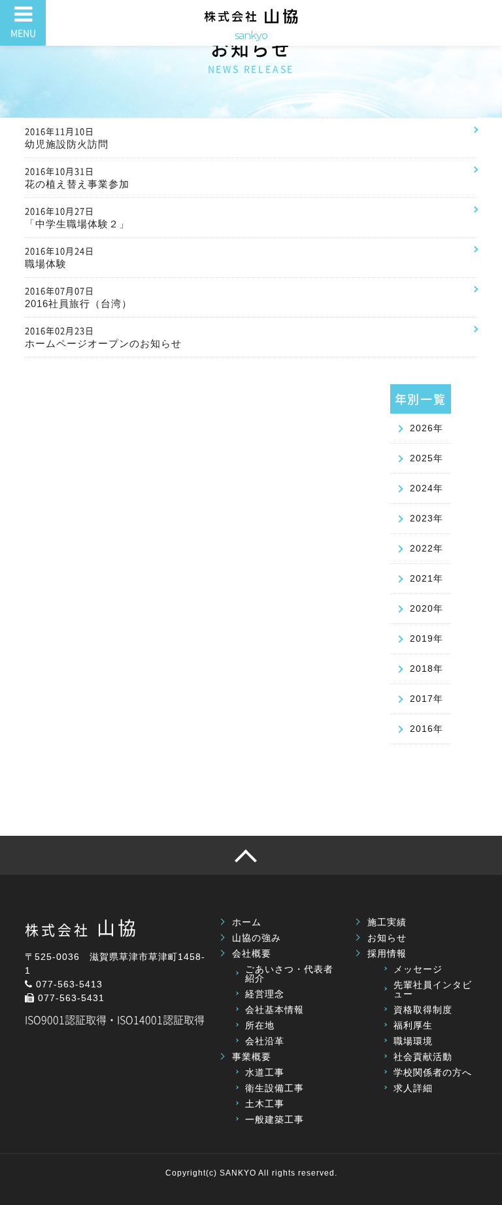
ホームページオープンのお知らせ (103, 336)
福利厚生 (413, 1025)
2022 (421, 548)
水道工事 (264, 1072)
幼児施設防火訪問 (67, 137)
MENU (23, 32)
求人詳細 (413, 1088)
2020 (421, 608)
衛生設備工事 (274, 1088)
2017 (421, 698)
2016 (421, 728)
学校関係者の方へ (432, 1072)
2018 (421, 668)
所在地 (260, 1025)
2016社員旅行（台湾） (78, 296)
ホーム (246, 922)
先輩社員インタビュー (432, 989)
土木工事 (264, 1103)
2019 (421, 638)
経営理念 (264, 994)
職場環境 (413, 1041)
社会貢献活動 (422, 1056)
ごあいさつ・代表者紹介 (289, 973)
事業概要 (251, 1056)
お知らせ (387, 938)
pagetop (251, 855)
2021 (421, 578)
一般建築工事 (274, 1119)
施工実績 (387, 922)
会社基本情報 (274, 1009)
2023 (421, 518)
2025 (421, 458)
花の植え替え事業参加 (77, 177)
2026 (421, 428)
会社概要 (251, 953)
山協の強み (256, 938)
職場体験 (59, 256)
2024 (421, 488)
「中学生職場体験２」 (77, 217)
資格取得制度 (422, 1009)
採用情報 (387, 953)
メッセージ (418, 969)
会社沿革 (264, 1041)
